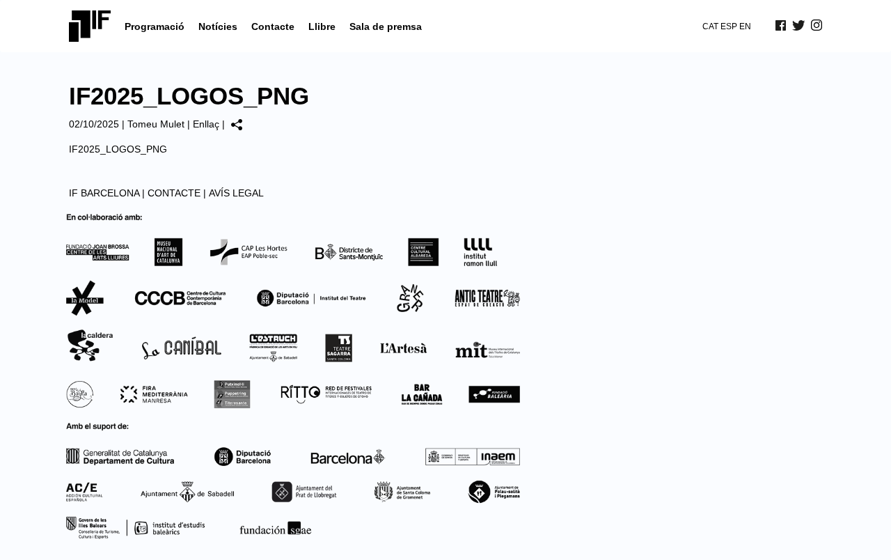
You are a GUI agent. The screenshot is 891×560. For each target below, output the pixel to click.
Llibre (322, 26)
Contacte (272, 26)
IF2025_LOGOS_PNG (118, 149)
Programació (154, 26)
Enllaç (206, 124)
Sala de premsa (385, 26)
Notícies (217, 26)
